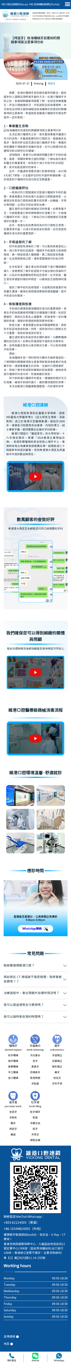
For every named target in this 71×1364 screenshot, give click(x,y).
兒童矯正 (57, 1061)
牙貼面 (35, 1083)
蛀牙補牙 (35, 1112)
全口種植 (13, 1078)
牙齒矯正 (57, 1055)
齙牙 (57, 1072)
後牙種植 (13, 1061)
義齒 (13, 1134)
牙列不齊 (57, 1083)
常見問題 (35, 1078)
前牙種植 (13, 1055)
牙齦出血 (35, 1123)
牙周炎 (35, 1134)
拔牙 (35, 1129)
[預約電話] (11, 1356)
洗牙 (35, 1061)
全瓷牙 (13, 1112)
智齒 (35, 1117)
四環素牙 (35, 1072)
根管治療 (35, 1140)
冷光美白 (35, 1055)
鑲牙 (13, 1123)
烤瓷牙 (51, 83)
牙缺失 (13, 1117)
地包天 (57, 1078)
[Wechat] (35, 1356)
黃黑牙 (35, 1066)
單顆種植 (13, 1066)
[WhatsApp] (59, 1356)
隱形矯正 (57, 1066)
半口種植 (13, 1072)
